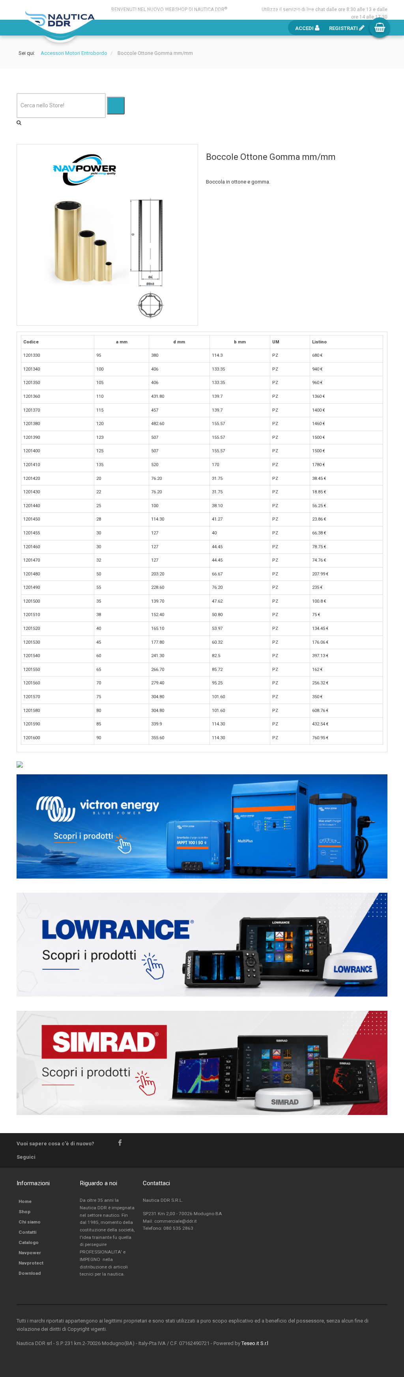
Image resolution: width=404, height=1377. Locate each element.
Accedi (305, 28)
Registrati (344, 28)
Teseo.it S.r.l (254, 1343)
